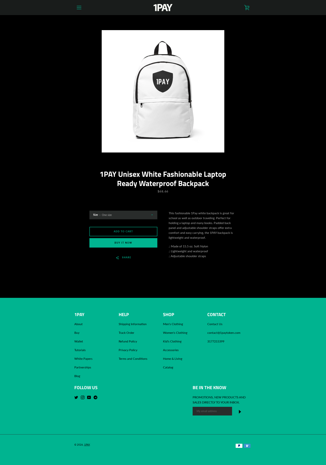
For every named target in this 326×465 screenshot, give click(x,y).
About (78, 324)
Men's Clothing (173, 324)
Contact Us (214, 324)
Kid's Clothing (172, 341)
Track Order (126, 332)
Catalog (168, 367)
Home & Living (172, 358)
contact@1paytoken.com (223, 332)
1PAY (87, 444)
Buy (76, 332)
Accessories (171, 350)
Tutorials (80, 350)
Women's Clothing (175, 332)
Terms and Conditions (133, 358)
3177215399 (215, 341)
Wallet (78, 341)
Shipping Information (133, 324)
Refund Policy (128, 341)
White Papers (83, 358)
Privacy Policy (128, 350)
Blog (77, 376)
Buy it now (123, 242)
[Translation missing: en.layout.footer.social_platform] (77, 397)
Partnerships (82, 367)
